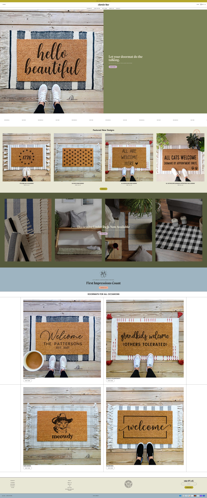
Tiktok (12, 487)
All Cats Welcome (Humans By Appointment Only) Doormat (180, 183)
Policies (70, 487)
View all (103, 188)
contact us (103, 287)
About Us (111, 8)
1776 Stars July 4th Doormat (27, 183)
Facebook (13, 482)
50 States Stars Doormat (78, 183)
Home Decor (97, 8)
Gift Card (104, 8)
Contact (118, 8)
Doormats (89, 8)
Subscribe (189, 487)
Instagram (12, 484)
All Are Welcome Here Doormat (129, 183)
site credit (96, 495)
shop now (112, 66)
